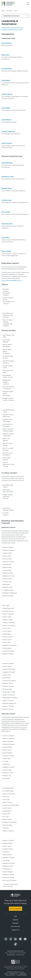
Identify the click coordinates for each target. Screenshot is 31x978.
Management (6, 27)
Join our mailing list (15, 908)
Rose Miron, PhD (7, 223)
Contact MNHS (20, 954)
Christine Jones (7, 200)
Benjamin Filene (7, 188)
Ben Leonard (6, 212)
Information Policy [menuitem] (13, 973)
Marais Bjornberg (7, 163)
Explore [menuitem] (15, 920)
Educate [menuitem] (15, 923)
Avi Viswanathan (7, 68)
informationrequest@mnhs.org (12, 280)
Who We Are (9, 10)
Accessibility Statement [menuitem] (22, 974)
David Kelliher (6, 80)
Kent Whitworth (7, 43)
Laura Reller (5, 237)
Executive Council (17, 27)
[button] (27, 3)
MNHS (3, 10)
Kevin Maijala (6, 108)
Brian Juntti (5, 55)
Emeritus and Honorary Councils (12, 29)
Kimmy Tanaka (6, 251)
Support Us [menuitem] (15, 930)
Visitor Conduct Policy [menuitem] (10, 974)
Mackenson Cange (8, 176)
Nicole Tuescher (7, 143)
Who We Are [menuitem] (15, 926)
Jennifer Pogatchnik (8, 131)
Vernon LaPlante (7, 94)
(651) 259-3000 (10, 954)
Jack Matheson (6, 119)
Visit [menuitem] (15, 916)
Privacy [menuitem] (6, 973)
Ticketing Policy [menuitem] (22, 973)
